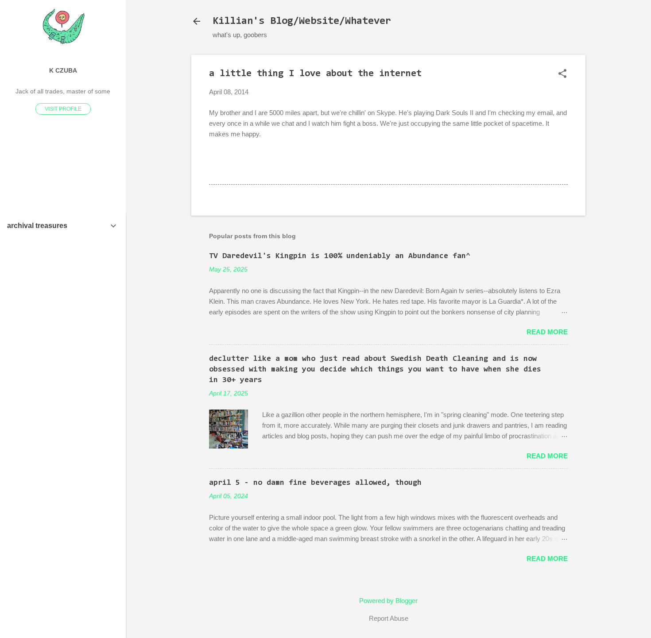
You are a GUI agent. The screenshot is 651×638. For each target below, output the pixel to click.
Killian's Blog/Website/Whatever (302, 21)
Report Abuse (388, 618)
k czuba (63, 70)
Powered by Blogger (388, 600)
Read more (547, 332)
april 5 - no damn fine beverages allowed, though (315, 483)
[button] (562, 74)
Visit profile (63, 109)
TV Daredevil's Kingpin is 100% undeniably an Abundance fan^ (339, 256)
